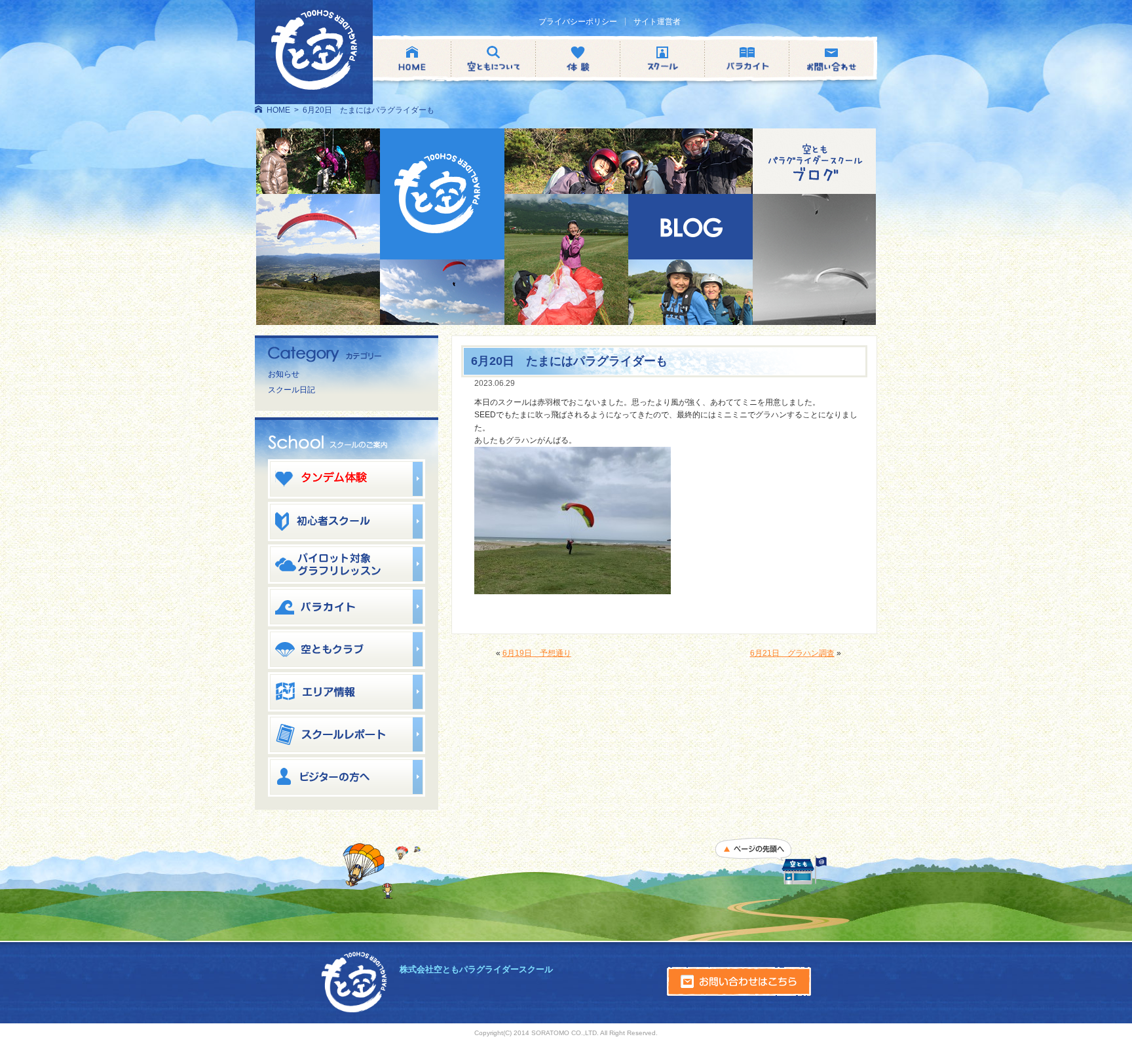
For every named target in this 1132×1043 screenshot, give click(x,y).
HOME (278, 110)
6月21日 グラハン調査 (792, 653)
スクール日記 (291, 389)
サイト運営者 (657, 22)
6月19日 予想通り (536, 653)
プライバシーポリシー (577, 22)
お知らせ (283, 374)
